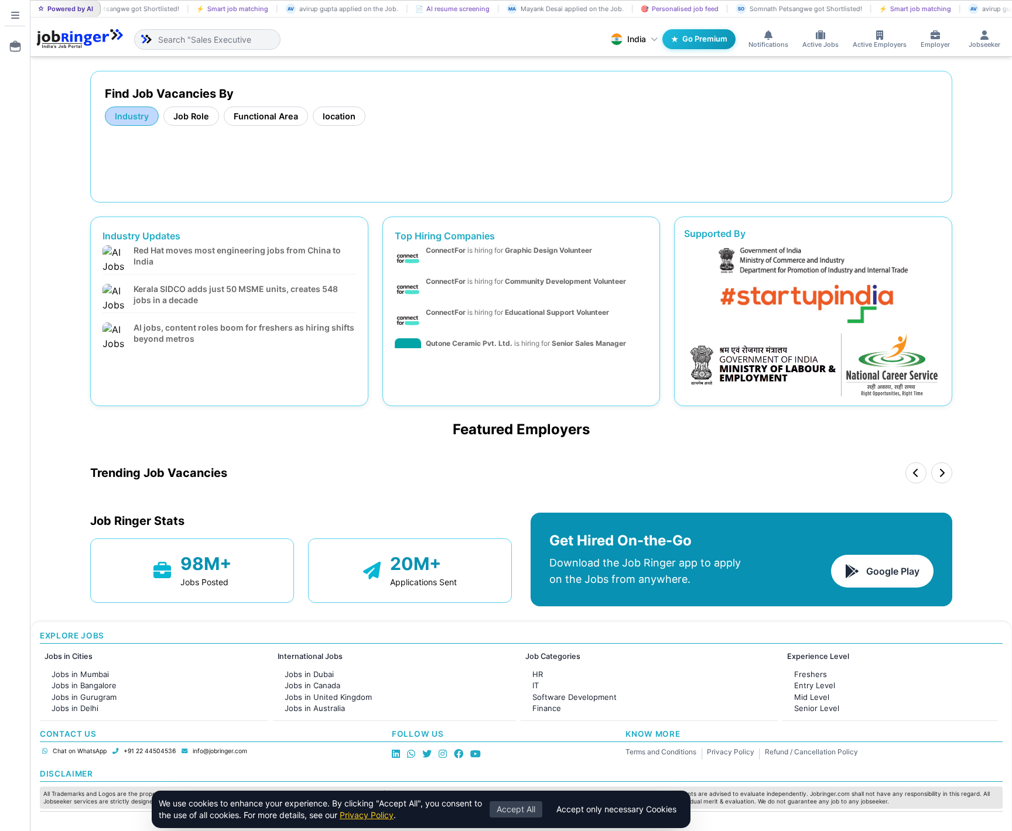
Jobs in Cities (69, 656)
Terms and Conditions (660, 751)
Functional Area (266, 116)
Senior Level (816, 708)
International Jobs (310, 656)
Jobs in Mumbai (80, 674)
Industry (132, 116)
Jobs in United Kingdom (328, 697)
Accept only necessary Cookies (616, 809)
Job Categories (552, 656)
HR (537, 674)
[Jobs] (12, 46)
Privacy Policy (730, 751)
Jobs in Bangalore (84, 685)
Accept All (516, 809)
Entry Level (814, 685)
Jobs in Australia (315, 708)
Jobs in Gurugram (84, 697)
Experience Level (818, 656)
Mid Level (811, 697)
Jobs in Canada (312, 685)
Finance (546, 708)
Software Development (574, 697)
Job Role (191, 116)
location (339, 116)
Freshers (810, 674)
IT (535, 685)
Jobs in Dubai (309, 674)
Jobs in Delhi (75, 708)
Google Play (892, 571)
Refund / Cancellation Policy (811, 751)
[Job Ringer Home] (80, 39)
